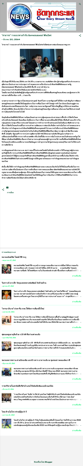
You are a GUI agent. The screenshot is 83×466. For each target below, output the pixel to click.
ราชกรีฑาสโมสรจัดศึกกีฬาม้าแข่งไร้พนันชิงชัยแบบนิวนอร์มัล (27, 386)
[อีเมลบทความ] (7, 188)
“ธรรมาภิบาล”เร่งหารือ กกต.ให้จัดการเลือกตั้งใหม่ (23, 308)
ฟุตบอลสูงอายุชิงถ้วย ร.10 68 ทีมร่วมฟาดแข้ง (21, 334)
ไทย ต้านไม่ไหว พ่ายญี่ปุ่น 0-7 (14, 412)
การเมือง (10, 192)
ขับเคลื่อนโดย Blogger (42, 462)
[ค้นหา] (80, 4)
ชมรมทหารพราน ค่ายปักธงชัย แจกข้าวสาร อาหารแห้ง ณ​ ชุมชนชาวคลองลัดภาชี (36, 360)
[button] (80, 35)
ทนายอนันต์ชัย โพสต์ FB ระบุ (14, 257)
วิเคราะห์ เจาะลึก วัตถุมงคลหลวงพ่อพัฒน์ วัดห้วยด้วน (24, 283)
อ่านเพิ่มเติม (76, 276)
